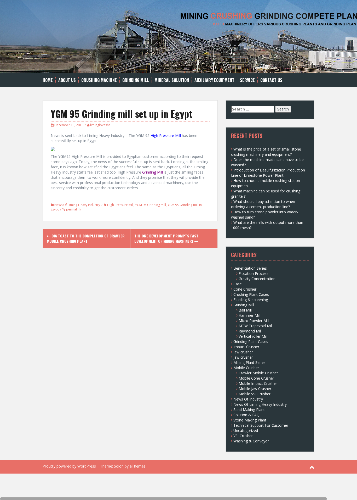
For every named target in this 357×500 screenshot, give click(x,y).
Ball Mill (245, 310)
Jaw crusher (243, 351)
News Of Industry (248, 399)
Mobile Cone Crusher (256, 378)
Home (48, 80)
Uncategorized (245, 430)
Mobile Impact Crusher (258, 383)
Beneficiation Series (250, 268)
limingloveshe (100, 125)
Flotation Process (253, 273)
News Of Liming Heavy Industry (77, 205)
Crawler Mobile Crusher (258, 372)
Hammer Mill (249, 315)
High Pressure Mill (120, 205)
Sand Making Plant (249, 409)
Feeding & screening (250, 299)
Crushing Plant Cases (251, 294)
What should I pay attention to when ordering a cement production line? (263, 204)
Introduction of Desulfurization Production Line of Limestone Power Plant (268, 173)
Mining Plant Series (249, 362)
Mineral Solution (171, 80)
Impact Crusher (246, 346)
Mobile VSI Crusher (254, 393)
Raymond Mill (250, 331)
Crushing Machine (99, 80)
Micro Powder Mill (254, 320)
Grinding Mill (135, 80)
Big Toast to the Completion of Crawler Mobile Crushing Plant (86, 238)
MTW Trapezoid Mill (256, 325)
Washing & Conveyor (251, 440)
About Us (67, 80)
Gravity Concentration (257, 278)
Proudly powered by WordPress (69, 466)
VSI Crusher (243, 435)
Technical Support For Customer (260, 425)
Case (237, 283)
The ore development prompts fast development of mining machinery (166, 238)
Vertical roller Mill (253, 336)
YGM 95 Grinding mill (150, 205)
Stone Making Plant (249, 420)
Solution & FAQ (246, 414)
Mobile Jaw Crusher (255, 388)
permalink (73, 209)
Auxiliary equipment (214, 80)
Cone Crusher (244, 289)
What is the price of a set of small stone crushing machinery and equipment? (266, 152)
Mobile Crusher (246, 367)
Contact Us (271, 80)
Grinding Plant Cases (250, 341)
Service (247, 80)
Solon (119, 466)
